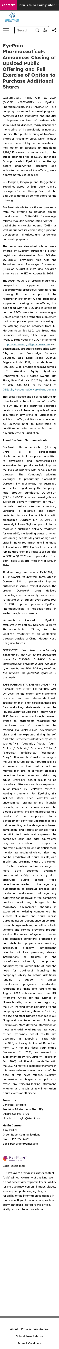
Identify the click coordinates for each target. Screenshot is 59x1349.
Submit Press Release (29, 1336)
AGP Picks (8, 5)
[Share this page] (54, 30)
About (14, 1329)
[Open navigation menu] (6, 30)
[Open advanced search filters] (45, 30)
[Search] (37, 30)
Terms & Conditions (29, 1343)
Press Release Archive (35, 1329)
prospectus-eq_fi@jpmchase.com (28, 344)
